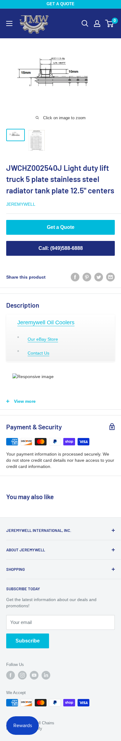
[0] (110, 23)
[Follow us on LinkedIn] (46, 675)
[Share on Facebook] (75, 277)
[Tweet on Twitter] (98, 277)
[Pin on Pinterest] (87, 277)
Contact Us (38, 353)
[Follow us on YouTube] (34, 675)
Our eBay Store (43, 339)
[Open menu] (9, 23)
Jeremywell (20, 204)
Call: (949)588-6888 (60, 248)
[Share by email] (110, 277)
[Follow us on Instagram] (22, 675)
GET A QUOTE (60, 4)
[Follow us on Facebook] (10, 675)
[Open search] (85, 23)
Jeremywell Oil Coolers (45, 322)
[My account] (97, 23)
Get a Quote (60, 227)
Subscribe (28, 640)
